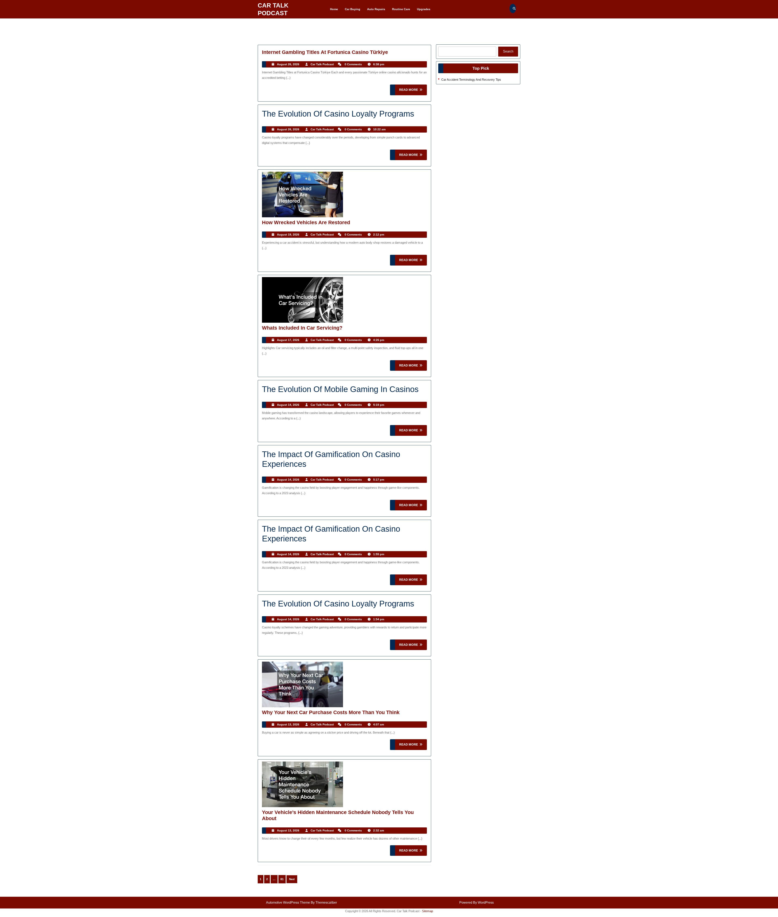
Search (508, 51)
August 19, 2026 (288, 234)
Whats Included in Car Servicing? (302, 328)
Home (334, 9)
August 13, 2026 (288, 724)
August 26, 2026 (288, 64)
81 (282, 879)
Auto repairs (376, 9)
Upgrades (423, 9)
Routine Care (401, 9)
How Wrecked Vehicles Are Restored (306, 222)
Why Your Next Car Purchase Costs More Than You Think (331, 712)
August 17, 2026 (288, 340)
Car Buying (352, 9)
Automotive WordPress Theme (288, 902)
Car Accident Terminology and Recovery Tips (471, 79)
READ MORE (413, 91)
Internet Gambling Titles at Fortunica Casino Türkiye (325, 52)
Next (292, 879)
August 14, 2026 (288, 404)
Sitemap (427, 911)
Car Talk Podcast (322, 64)
